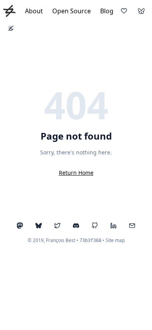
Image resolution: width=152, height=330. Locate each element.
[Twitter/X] (57, 225)
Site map (115, 240)
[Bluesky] (38, 225)
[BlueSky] (141, 11)
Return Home (76, 172)
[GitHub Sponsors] (124, 11)
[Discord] (76, 225)
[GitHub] (95, 225)
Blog (106, 11)
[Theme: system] (11, 28)
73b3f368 (90, 240)
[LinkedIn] (113, 225)
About (34, 11)
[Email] (132, 225)
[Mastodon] (20, 225)
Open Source (71, 11)
